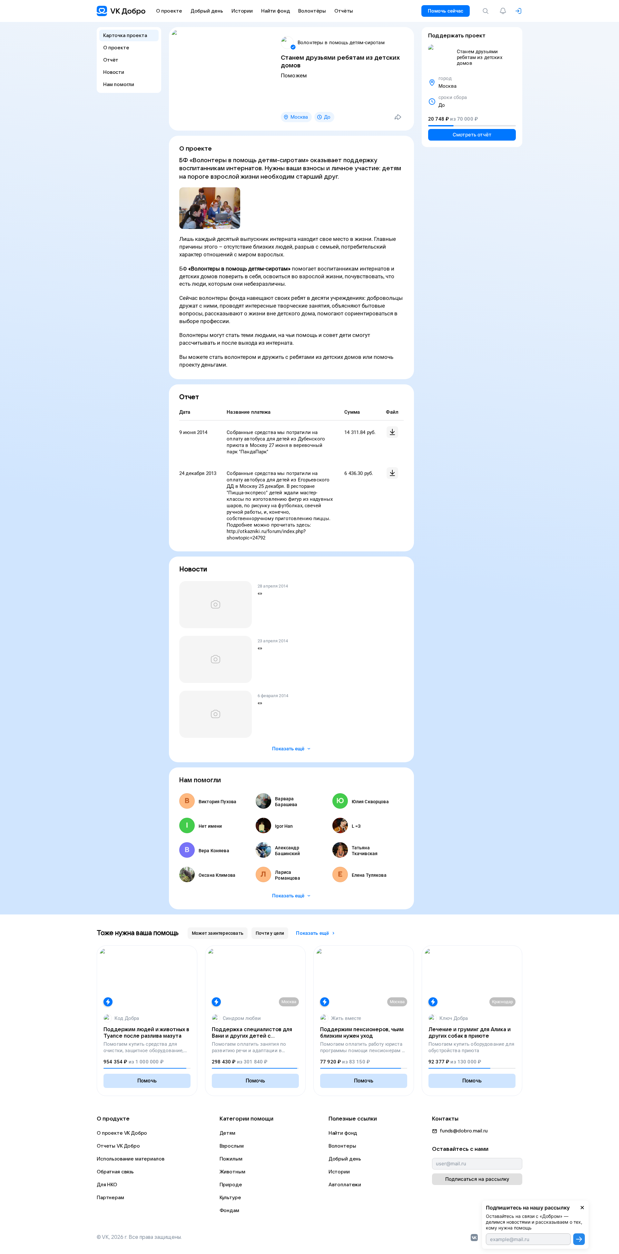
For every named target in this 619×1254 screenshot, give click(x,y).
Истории (339, 1171)
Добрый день (345, 1158)
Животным (232, 1171)
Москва (299, 117)
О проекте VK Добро (122, 1133)
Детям (227, 1133)
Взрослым (232, 1146)
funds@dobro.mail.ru (464, 1130)
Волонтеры (342, 1146)
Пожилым (231, 1158)
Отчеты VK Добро (118, 1146)
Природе (231, 1184)
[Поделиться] (398, 117)
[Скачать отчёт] (392, 432)
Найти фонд (343, 1133)
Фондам (229, 1210)
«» (260, 593)
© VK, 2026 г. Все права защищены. (139, 1237)
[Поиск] (487, 11)
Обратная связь (115, 1171)
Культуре (230, 1197)
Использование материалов (130, 1158)
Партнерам (110, 1197)
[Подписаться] (579, 1239)
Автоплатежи (345, 1184)
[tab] (218, 933)
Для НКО (107, 1184)
